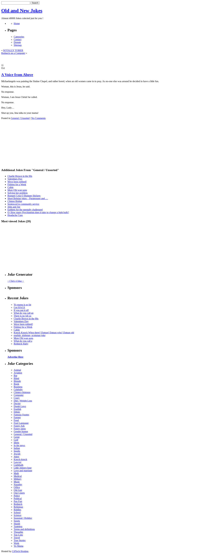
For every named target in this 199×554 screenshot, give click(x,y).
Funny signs (20, 428)
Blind (16, 378)
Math (16, 473)
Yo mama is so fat (22, 304)
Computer (18, 395)
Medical (18, 476)
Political (18, 498)
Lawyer (17, 462)
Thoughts (18, 532)
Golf (16, 440)
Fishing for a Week (16, 184)
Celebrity (18, 389)
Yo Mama (18, 546)
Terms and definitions (24, 529)
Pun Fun (18, 501)
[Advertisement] (99, 59)
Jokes (16, 456)
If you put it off (21, 310)
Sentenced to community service (23, 204)
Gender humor (21, 431)
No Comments (38, 118)
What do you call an (23, 313)
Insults (17, 451)
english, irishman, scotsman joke (29, 335)
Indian (17, 448)
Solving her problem (17, 193)
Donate (17, 42)
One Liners (19, 493)
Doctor (17, 403)
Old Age (18, 490)
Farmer (17, 417)
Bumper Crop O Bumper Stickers (23, 195)
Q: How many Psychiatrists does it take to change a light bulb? (38, 212)
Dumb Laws (20, 406)
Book (16, 384)
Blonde (17, 381)
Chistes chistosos (22, 392)
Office (17, 487)
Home (17, 23)
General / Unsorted (20, 118)
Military (17, 479)
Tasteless (18, 526)
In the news (19, 445)
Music (17, 481)
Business (18, 386)
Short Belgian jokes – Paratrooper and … (27, 198)
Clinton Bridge (14, 201)
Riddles (17, 509)
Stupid (17, 523)
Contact (17, 39)
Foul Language (21, 423)
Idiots (16, 442)
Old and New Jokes (21, 10)
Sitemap (18, 45)
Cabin (10, 187)
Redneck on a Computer (13, 53)
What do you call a (23, 341)
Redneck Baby (21, 343)
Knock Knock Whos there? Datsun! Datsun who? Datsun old (44, 332)
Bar (15, 375)
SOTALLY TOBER (13, 50)
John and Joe (13, 207)
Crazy (17, 398)
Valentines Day (14, 179)
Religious (18, 507)
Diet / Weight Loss (23, 400)
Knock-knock (20, 459)
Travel (17, 537)
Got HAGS (19, 307)
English (17, 409)
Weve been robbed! (17, 181)
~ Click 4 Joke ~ (15, 281)
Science (17, 515)
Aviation (18, 372)
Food (16, 420)
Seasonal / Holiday (23, 518)
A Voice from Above (17, 75)
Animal (17, 370)
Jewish (17, 453)
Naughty (18, 484)
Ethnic (17, 412)
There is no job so (22, 315)
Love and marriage (23, 470)
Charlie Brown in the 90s (19, 176)
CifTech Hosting (20, 551)
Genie (17, 437)
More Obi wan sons (17, 190)
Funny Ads (19, 426)
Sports (17, 521)
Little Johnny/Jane (23, 467)
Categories (19, 36)
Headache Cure (15, 215)
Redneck (18, 504)
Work (16, 543)
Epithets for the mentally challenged (25, 209)
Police (17, 495)
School (17, 512)
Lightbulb (18, 465)
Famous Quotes (21, 414)
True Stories (19, 540)
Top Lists (18, 535)
